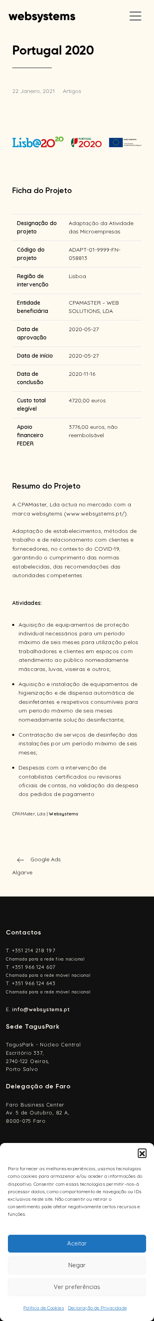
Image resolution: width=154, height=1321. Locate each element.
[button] (142, 1153)
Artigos (72, 91)
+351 (34, 950)
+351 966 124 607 (33, 967)
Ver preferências (77, 1287)
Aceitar (77, 1243)
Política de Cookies (43, 1308)
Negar (77, 1265)
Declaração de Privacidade (97, 1308)
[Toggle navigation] (135, 16)
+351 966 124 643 (33, 983)
